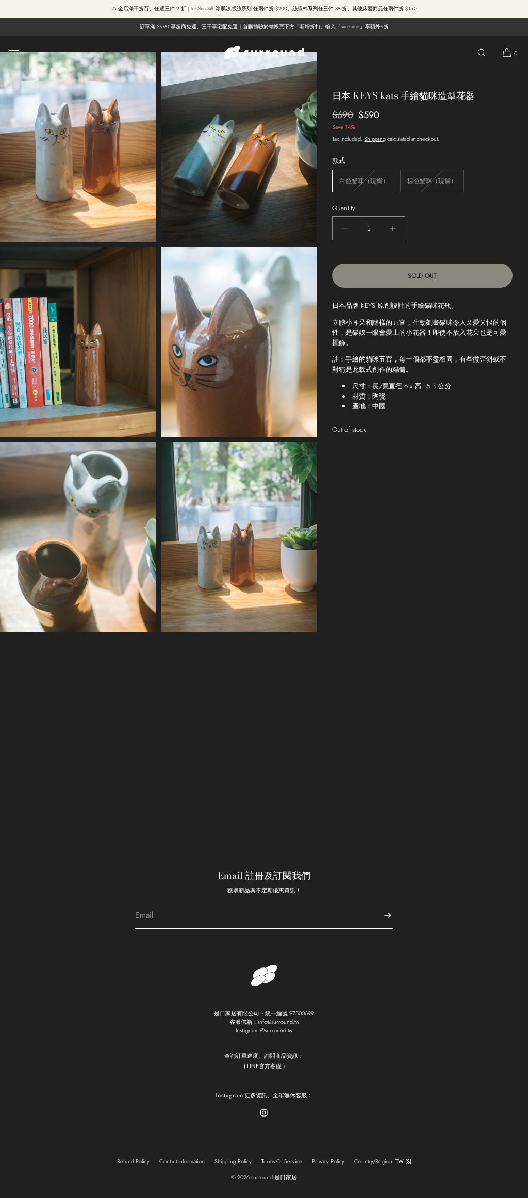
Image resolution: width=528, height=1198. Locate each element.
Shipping (375, 139)
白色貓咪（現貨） (367, 184)
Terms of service (281, 1161)
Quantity (343, 208)
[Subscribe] (380, 915)
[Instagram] (264, 1119)
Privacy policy (328, 1161)
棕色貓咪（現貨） (435, 184)
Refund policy (133, 1161)
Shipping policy (233, 1161)
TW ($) (403, 1161)
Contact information (182, 1161)
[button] (481, 52)
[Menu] (22, 52)
